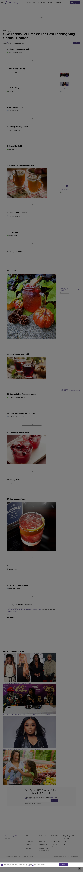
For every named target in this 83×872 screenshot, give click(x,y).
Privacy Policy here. (33, 865)
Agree (63, 864)
